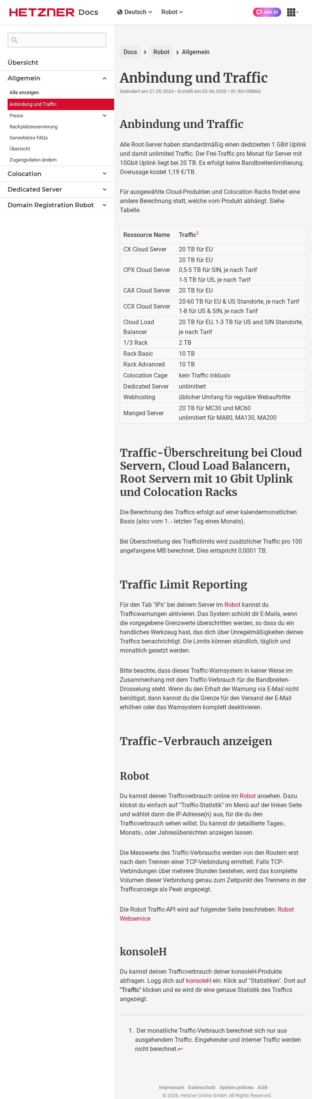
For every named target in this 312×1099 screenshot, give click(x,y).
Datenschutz (202, 1087)
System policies (237, 1087)
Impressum (171, 1087)
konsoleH (198, 980)
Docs (130, 52)
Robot (161, 52)
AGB (262, 1087)
